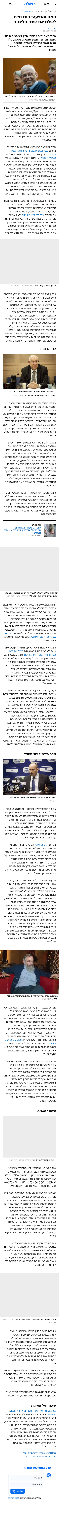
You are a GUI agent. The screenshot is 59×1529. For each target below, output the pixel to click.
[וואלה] (29, 3)
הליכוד (35, 1453)
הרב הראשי (41, 845)
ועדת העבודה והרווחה (46, 1456)
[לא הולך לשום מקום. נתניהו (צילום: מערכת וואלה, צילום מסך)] (29, 263)
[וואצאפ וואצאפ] (10, 3)
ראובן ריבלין (31, 1456)
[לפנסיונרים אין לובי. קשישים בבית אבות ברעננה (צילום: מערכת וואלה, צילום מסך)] (29, 1299)
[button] (46, 4)
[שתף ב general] (5, 3)
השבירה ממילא (47, 158)
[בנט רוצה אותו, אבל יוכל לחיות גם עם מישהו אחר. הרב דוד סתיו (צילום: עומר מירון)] (29, 976)
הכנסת (42, 1453)
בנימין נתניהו (51, 1453)
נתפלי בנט (27, 1453)
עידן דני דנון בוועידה (33, 215)
